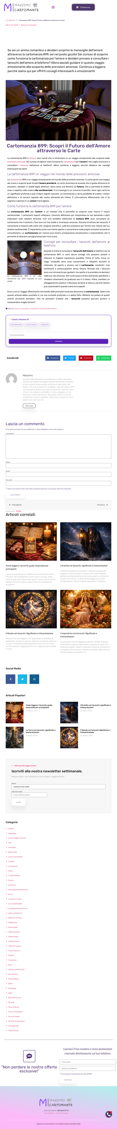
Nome (8, 462)
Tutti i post (29, 406)
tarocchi (24, 165)
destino (54, 308)
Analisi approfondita (16, 324)
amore (17, 308)
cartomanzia (69, 161)
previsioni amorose (16, 161)
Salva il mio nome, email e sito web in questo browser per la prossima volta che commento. (39, 489)
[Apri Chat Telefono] (109, 1114)
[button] (52, 358)
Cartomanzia (10, 20)
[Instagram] (34, 679)
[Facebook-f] (10, 679)
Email (8, 471)
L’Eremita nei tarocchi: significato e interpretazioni (84, 565)
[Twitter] (22, 679)
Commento (10, 433)
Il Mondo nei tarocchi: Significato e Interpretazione (29, 633)
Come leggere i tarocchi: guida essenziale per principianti (39, 706)
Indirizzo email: (17, 791)
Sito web (9, 480)
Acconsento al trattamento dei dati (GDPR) (76, 1074)
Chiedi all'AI (58, 341)
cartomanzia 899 (45, 308)
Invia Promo (68, 1080)
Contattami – (50, 1113)
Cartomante (24, 308)
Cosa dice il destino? (31, 324)
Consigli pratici (44, 324)
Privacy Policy (62, 1113)
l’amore (32, 158)
